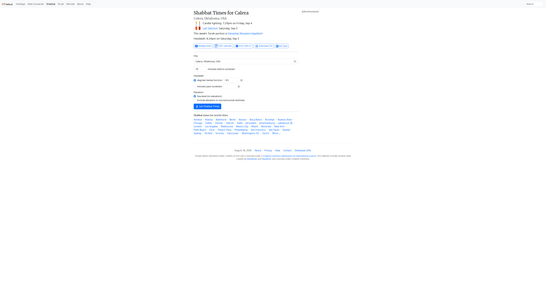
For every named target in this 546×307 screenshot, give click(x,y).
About (80, 4)
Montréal (266, 126)
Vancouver (233, 133)
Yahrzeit (70, 4)
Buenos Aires (285, 119)
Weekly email (204, 45)
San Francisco (258, 129)
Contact (287, 150)
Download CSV (265, 45)
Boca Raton (256, 119)
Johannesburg (267, 123)
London (198, 126)
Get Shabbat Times (208, 106)
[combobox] (246, 61)
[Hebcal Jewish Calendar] (7, 4)
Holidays (20, 4)
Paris (212, 129)
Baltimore (221, 119)
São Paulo (274, 129)
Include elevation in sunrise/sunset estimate (221, 100)
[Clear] (295, 61)
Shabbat (50, 4)
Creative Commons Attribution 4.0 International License (289, 155)
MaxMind (266, 158)
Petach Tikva (224, 129)
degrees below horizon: (210, 80)
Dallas (208, 123)
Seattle (286, 129)
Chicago (198, 123)
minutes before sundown (221, 69)
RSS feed (282, 46)
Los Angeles (211, 126)
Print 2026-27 (245, 45)
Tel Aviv (208, 133)
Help (88, 4)
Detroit (230, 123)
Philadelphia (241, 129)
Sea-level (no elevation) (209, 96)
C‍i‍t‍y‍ (196, 55)
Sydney (197, 133)
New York (279, 126)
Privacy (268, 150)
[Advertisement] (327, 33)
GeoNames (252, 158)
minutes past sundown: (209, 86)
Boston (243, 119)
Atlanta (209, 119)
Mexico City (242, 126)
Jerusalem (251, 123)
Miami (254, 126)
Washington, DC (250, 133)
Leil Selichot (210, 28)
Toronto (219, 133)
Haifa (240, 123)
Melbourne (227, 126)
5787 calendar (225, 45)
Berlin (232, 119)
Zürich (265, 133)
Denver (219, 123)
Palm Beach (200, 129)
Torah (61, 4)
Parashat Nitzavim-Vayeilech (245, 33)
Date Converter (36, 4)
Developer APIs (303, 150)
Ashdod (198, 119)
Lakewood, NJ (285, 123)
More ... (276, 133)
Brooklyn (270, 119)
